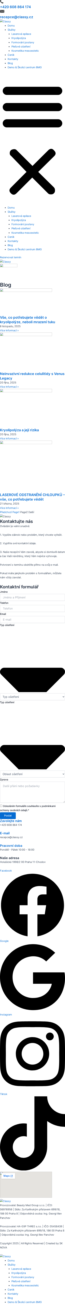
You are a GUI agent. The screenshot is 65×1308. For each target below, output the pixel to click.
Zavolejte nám (11, 821)
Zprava (4, 779)
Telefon (4, 602)
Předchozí (6, 512)
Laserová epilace (21, 34)
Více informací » (9, 330)
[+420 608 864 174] (1, 2)
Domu (11, 25)
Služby (11, 29)
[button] (32, 139)
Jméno (4, 591)
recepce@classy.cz (16, 17)
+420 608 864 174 (15, 7)
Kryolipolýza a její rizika (19, 430)
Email (3, 613)
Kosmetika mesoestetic (25, 50)
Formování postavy (22, 42)
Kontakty (13, 59)
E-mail (5, 833)
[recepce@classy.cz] (2, 12)
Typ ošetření (7, 625)
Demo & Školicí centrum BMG (25, 67)
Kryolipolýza (18, 38)
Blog (10, 63)
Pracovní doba (11, 845)
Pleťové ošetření (20, 46)
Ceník (11, 54)
